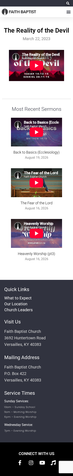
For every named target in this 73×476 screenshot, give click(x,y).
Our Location (15, 304)
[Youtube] (42, 463)
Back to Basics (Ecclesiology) (36, 152)
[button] (68, 3)
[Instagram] (31, 463)
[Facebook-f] (20, 463)
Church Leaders (18, 310)
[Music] (53, 463)
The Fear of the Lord (36, 203)
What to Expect (18, 298)
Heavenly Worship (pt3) (36, 254)
